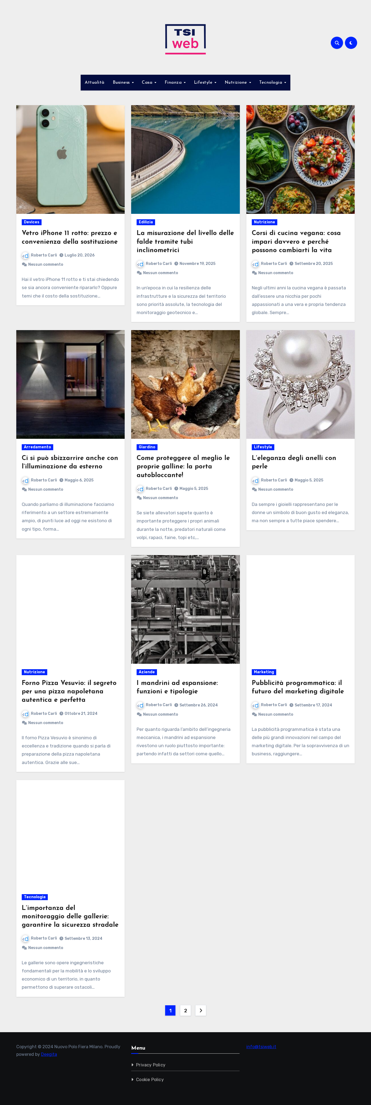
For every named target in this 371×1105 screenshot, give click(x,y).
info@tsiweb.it (261, 1046)
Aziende (147, 672)
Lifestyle (204, 82)
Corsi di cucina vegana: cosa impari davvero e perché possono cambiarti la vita (296, 241)
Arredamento (37, 447)
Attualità (95, 82)
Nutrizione (237, 82)
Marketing (264, 672)
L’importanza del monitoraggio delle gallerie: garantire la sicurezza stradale (70, 916)
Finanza (174, 82)
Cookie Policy (150, 1079)
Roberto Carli (44, 255)
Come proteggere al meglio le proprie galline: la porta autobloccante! (183, 466)
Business (122, 82)
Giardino (147, 447)
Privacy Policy (151, 1065)
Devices (31, 222)
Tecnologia (271, 82)
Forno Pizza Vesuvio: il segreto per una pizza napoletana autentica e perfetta (69, 691)
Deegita (49, 1054)
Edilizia (146, 222)
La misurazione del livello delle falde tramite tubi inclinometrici (185, 241)
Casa (148, 82)
